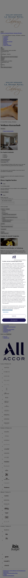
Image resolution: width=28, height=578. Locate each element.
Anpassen (14, 316)
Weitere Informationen (7, 310)
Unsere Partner (5, 311)
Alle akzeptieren (14, 320)
